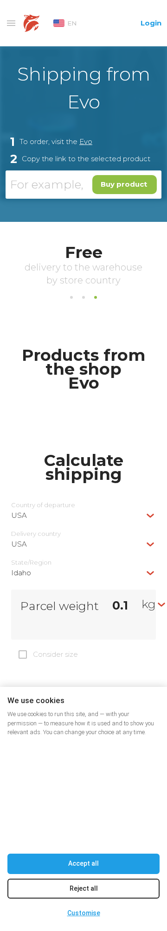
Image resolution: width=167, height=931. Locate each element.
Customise (83, 913)
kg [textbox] (148, 604)
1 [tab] (71, 297)
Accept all (83, 863)
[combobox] (83, 515)
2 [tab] (83, 297)
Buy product (124, 184)
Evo (85, 141)
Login (151, 23)
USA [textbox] (19, 515)
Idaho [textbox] (21, 572)
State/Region (31, 563)
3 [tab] (96, 297)
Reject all (84, 888)
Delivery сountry (36, 534)
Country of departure (43, 505)
